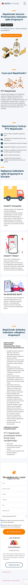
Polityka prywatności (7, 572)
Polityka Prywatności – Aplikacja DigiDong (11, 580)
